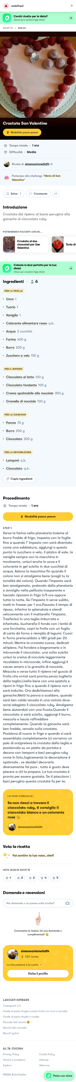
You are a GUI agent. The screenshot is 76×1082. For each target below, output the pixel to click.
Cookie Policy (47, 1054)
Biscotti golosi (11, 1033)
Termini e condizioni (14, 1059)
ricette (8, 28)
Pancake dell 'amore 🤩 (16, 1022)
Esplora (7, 1065)
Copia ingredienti (21, 478)
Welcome (44, 1065)
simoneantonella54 (37, 164)
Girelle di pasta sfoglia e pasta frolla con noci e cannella (35, 1011)
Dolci (22, 28)
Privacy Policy (11, 1054)
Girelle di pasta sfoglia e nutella (21, 1016)
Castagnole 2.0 (12, 1005)
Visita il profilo (38, 973)
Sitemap (44, 1059)
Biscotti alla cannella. (15, 1027)
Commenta (40, 193)
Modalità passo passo (24, 132)
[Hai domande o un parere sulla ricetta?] (34, 903)
